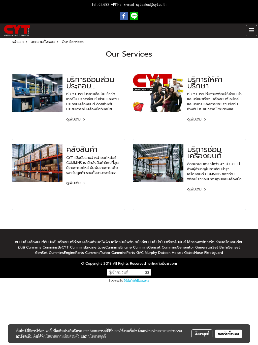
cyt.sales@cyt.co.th (151, 5)
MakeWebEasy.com (136, 280)
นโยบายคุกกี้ (97, 336)
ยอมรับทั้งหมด (228, 333)
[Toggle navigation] (251, 30)
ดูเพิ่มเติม (74, 119)
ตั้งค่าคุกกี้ (202, 333)
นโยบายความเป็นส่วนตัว (61, 336)
